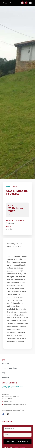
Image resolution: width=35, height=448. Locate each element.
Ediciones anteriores (9, 368)
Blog (3, 373)
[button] (22, 2)
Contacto (5, 377)
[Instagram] (8, 414)
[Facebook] (3, 414)
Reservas (5, 364)
